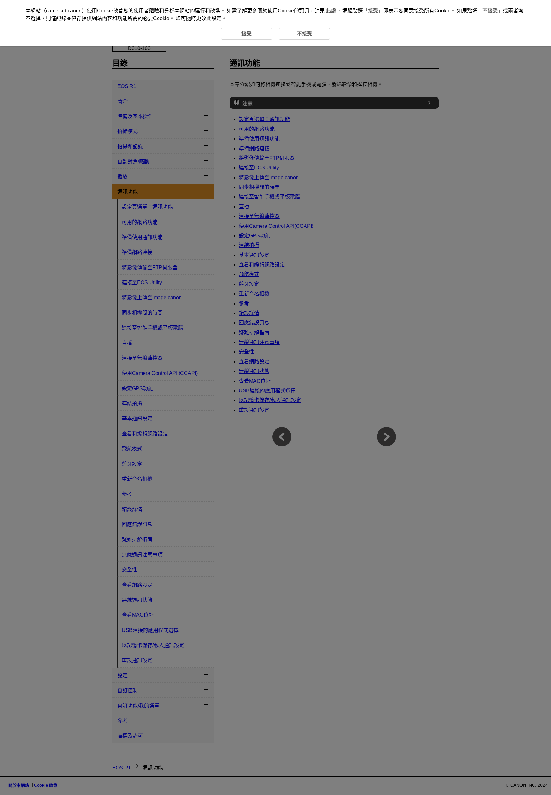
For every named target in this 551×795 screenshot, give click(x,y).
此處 (331, 10)
